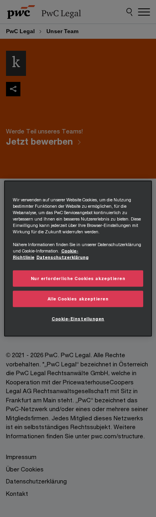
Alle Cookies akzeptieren (78, 298)
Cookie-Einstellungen (78, 318)
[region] (78, 259)
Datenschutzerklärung (62, 257)
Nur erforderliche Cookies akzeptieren (78, 278)
